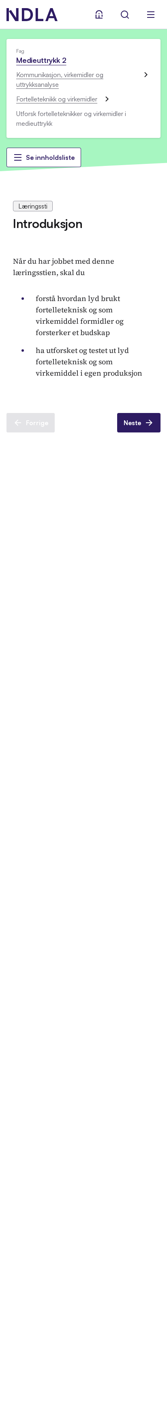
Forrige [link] (37, 423)
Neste (132, 423)
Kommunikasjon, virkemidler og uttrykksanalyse (59, 79)
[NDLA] (32, 14)
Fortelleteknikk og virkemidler (56, 99)
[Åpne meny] (151, 14)
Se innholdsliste (50, 157)
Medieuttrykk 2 (41, 60)
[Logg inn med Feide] (99, 14)
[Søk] (125, 14)
